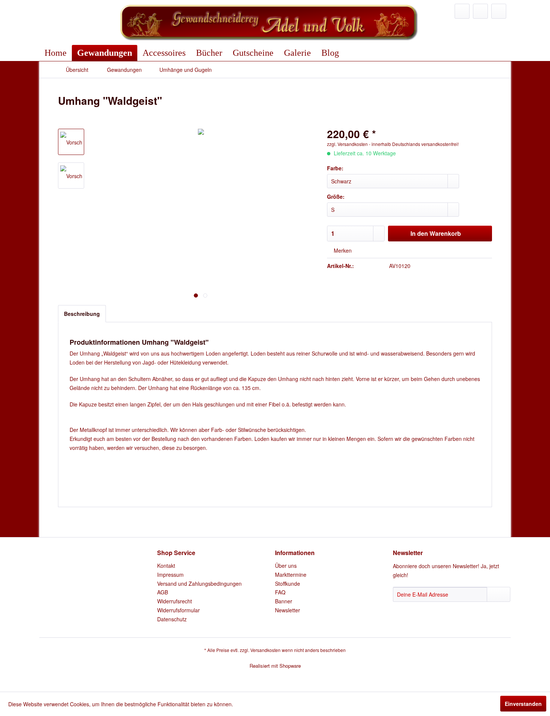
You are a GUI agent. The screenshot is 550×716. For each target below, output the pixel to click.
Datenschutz (172, 619)
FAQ (280, 592)
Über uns (286, 565)
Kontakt (166, 565)
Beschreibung (82, 313)
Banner (283, 601)
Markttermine (290, 574)
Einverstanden (523, 703)
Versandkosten (265, 650)
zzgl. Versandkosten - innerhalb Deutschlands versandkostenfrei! (393, 144)
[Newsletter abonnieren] (498, 594)
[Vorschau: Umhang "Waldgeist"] (71, 142)
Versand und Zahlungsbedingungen (199, 583)
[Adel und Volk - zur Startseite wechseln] (268, 22)
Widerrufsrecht (174, 601)
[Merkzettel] (462, 11)
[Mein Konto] (480, 11)
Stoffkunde (287, 583)
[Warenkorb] (498, 11)
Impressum (170, 574)
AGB (162, 592)
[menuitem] (462, 11)
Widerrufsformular (178, 610)
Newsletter (287, 610)
